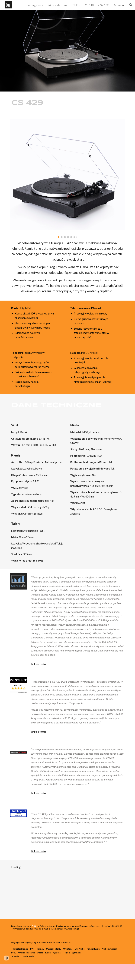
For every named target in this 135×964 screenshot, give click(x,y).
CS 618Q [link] (103, 5)
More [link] (117, 5)
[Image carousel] (67, 178)
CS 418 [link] (76, 5)
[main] (28, 103)
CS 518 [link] (89, 5)
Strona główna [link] (34, 5)
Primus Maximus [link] (57, 5)
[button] (131, 5)
